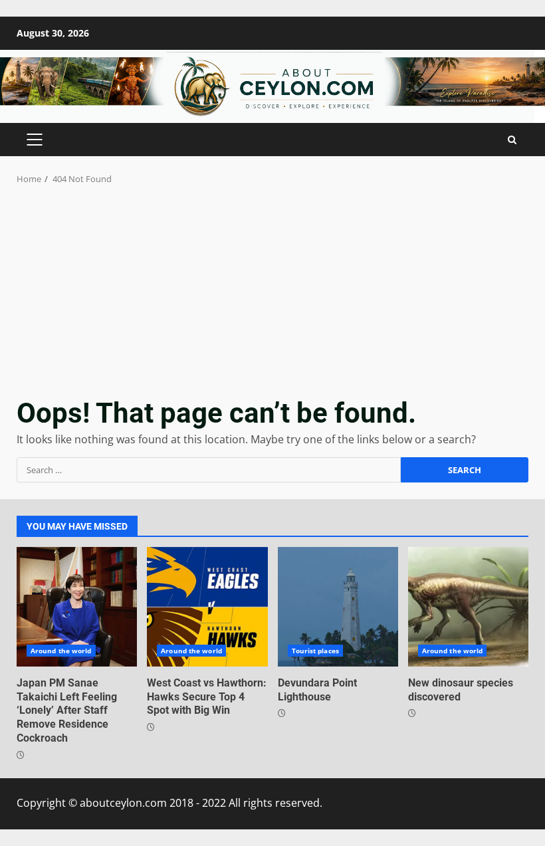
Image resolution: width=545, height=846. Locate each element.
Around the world (61, 650)
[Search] (512, 140)
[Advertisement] (272, 286)
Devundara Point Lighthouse (338, 607)
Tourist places (315, 650)
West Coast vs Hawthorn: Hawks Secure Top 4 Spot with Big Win (207, 607)
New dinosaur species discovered (468, 607)
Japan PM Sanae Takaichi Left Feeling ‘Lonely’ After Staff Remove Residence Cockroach (77, 607)
